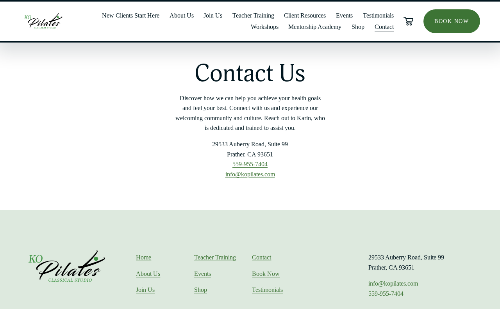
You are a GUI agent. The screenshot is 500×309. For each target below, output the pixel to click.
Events (344, 15)
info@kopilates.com (250, 174)
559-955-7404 (250, 164)
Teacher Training (253, 15)
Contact (384, 26)
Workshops (265, 26)
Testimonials (378, 15)
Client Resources (305, 15)
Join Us (145, 289)
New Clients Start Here (130, 15)
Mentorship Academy (314, 26)
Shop (200, 289)
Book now (451, 21)
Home (143, 257)
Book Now (266, 273)
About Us (182, 15)
